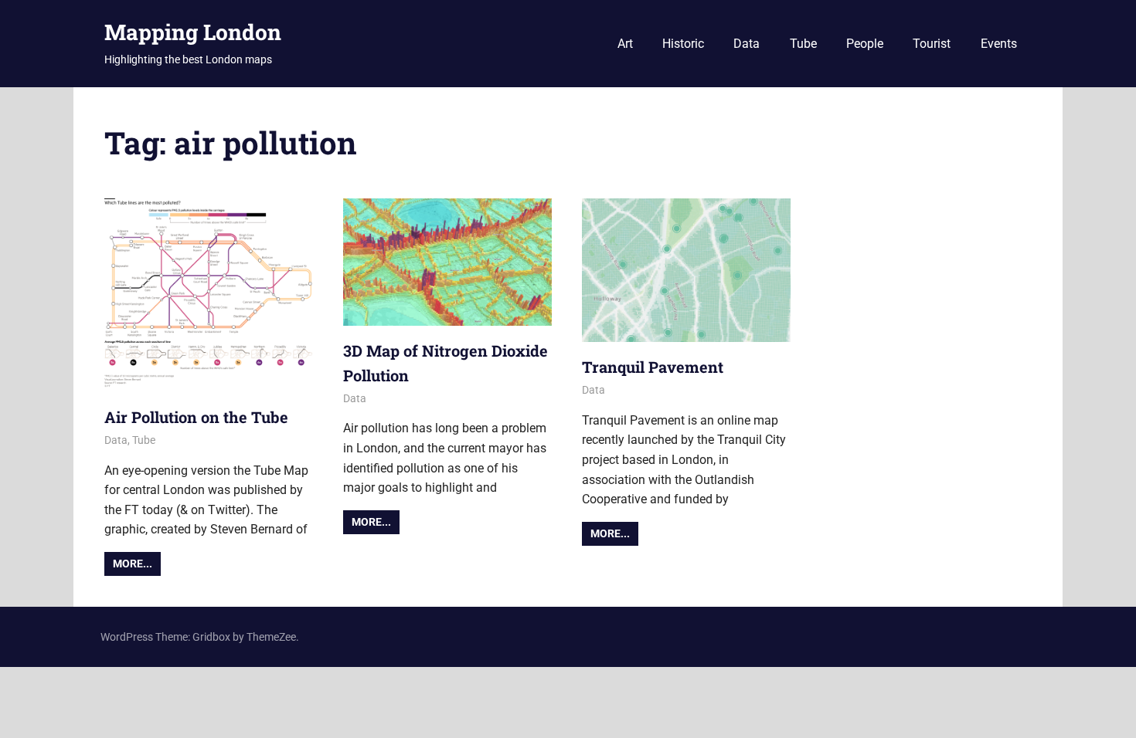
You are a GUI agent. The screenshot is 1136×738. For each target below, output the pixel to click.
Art (625, 43)
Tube (803, 43)
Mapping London (192, 32)
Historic (683, 43)
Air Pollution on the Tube (196, 417)
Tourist (932, 43)
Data (746, 43)
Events (999, 43)
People (864, 43)
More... (132, 563)
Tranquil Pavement (652, 367)
